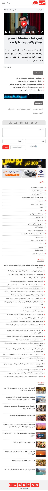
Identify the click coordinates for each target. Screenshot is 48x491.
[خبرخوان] (19, 485)
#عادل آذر (11, 109)
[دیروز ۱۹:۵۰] (41, 453)
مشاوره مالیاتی (39, 250)
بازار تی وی (39, 10)
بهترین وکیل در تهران (37, 191)
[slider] (12, 32)
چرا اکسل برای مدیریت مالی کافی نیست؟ (32, 234)
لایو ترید (41, 244)
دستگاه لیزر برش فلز (37, 194)
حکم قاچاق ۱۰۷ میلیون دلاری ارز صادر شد (30, 81)
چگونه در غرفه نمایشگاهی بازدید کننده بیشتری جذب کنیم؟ (27, 295)
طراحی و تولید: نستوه (24, 488)
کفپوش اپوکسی (39, 227)
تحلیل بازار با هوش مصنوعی (35, 224)
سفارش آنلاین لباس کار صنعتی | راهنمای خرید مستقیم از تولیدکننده (24, 298)
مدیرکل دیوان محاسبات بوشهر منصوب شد (30, 90)
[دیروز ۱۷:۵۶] (41, 390)
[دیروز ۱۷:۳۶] (41, 435)
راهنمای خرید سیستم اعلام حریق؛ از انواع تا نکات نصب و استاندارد (25, 315)
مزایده (41, 207)
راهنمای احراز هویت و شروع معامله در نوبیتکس (30, 370)
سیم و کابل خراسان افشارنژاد (35, 230)
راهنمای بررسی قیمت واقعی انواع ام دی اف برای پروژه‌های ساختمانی (24, 336)
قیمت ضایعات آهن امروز (36, 214)
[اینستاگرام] (28, 485)
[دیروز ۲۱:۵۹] (41, 408)
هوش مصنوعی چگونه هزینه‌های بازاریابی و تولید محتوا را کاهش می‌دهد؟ (23, 355)
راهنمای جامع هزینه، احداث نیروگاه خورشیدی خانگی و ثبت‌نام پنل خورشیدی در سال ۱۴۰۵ (20, 398)
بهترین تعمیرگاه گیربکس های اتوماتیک (32, 197)
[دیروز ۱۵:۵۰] (41, 471)
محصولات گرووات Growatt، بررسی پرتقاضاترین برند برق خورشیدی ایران (23, 376)
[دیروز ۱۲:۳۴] (41, 426)
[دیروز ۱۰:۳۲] (41, 399)
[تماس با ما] (32, 485)
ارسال (6, 147)
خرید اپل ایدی (39, 201)
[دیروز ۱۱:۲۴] (41, 444)
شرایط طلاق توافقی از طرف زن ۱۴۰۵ (33, 278)
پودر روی (41, 247)
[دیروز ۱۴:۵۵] (41, 417)
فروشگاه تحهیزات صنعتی (36, 240)
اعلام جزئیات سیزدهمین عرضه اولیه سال (22, 415)
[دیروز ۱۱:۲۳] (41, 462)
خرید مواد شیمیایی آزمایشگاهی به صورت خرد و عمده (28, 318)
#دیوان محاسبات (37, 113)
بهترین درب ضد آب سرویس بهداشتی (33, 308)
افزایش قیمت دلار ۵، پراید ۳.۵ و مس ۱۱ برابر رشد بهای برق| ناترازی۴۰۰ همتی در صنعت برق (19, 425)
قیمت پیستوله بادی (38, 254)
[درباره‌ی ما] (37, 485)
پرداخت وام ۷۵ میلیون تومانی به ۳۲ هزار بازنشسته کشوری (19, 434)
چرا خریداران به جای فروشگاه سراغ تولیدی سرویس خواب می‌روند (25, 373)
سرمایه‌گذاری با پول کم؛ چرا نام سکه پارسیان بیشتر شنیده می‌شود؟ (25, 288)
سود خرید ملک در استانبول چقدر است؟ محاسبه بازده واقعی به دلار (25, 285)
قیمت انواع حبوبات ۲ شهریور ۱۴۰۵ (24, 442)
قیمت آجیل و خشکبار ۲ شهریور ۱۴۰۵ (23, 460)
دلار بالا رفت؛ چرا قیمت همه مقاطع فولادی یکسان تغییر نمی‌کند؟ (25, 271)
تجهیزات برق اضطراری (37, 187)
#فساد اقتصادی (38, 109)
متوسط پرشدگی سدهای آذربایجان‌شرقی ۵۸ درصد (19, 469)
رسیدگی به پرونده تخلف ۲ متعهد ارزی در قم (29, 78)
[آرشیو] (15, 485)
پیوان (41, 211)
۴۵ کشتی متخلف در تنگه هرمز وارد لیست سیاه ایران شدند (20, 452)
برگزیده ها (41, 259)
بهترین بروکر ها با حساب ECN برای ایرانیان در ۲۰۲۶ (29, 340)
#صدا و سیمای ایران (23, 109)
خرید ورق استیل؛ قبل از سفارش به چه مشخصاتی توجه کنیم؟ (26, 281)
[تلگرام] (23, 485)
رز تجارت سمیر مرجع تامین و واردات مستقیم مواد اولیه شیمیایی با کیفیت (23, 292)
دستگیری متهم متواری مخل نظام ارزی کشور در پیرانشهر (26, 84)
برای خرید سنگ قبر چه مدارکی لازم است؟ (32, 311)
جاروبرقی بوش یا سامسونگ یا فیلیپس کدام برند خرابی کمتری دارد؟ (19, 407)
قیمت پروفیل (39, 221)
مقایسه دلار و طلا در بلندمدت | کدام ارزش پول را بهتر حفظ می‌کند (25, 274)
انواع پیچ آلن (39, 217)
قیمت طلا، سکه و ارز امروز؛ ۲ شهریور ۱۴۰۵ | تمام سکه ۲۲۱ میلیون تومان (19, 389)
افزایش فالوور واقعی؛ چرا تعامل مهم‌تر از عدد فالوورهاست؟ (27, 321)
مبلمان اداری (39, 237)
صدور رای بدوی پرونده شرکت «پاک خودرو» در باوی (27, 87)
